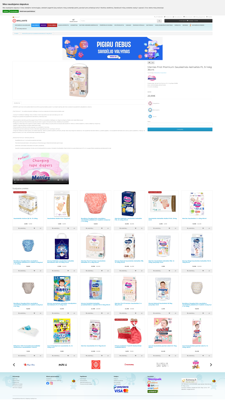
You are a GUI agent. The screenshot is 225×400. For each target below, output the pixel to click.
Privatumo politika (17, 385)
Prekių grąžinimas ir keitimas (53, 380)
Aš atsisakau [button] (14, 11)
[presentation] (14, 365)
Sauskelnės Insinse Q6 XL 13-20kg (26, 218)
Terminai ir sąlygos (17, 387)
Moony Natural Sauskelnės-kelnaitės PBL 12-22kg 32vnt (129, 261)
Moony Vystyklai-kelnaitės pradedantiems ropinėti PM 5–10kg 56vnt (95, 304)
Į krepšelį (180, 129)
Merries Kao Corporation (160, 72)
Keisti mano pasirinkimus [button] (27, 11)
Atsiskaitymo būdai (17, 384)
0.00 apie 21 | (189, 20)
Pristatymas (16, 382)
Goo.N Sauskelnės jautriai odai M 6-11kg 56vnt (163, 346)
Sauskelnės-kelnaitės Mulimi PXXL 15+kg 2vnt (163, 219)
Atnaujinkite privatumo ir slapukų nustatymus (24, 398)
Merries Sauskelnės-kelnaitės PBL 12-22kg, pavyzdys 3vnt (162, 261)
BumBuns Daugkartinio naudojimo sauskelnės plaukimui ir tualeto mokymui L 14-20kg (95, 220)
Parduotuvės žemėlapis (86, 384)
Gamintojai (83, 378)
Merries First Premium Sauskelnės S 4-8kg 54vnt (128, 304)
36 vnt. (155, 116)
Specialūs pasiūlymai (85, 382)
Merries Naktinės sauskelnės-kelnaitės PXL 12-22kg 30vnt (128, 219)
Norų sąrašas (117, 382)
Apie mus (15, 378)
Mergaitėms (156, 103)
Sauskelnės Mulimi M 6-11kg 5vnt (58, 218)
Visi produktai (83, 380)
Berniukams (156, 110)
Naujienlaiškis (117, 384)
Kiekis (149, 121)
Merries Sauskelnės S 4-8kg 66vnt (194, 218)
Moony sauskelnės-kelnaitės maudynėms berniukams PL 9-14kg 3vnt (61, 304)
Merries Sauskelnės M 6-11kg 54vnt (93, 346)
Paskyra (116, 378)
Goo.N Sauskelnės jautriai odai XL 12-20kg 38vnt (195, 346)
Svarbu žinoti (16, 380)
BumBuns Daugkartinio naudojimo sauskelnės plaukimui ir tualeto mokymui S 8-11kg (28, 305)
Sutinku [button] (6, 11)
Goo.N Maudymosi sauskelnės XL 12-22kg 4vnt (60, 346)
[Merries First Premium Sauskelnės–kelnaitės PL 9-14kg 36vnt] (79, 80)
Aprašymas (17, 103)
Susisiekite (48, 378)
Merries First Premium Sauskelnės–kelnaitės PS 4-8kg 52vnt (93, 261)
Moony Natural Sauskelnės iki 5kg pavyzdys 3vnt (160, 304)
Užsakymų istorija (118, 380)
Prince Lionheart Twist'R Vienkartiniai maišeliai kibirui (128, 346)
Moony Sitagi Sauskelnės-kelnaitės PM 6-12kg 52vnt (196, 261)
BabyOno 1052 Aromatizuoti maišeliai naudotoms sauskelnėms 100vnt (27, 346)
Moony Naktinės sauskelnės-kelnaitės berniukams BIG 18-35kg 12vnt (60, 261)
